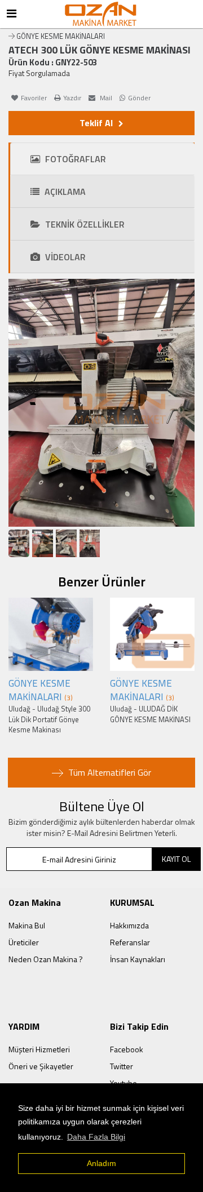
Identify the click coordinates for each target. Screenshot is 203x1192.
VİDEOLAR (64, 257)
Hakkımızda (129, 925)
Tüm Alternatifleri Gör (108, 772)
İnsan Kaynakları (137, 959)
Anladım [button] (101, 1163)
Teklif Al (96, 123)
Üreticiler (23, 942)
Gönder (139, 97)
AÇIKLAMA (64, 191)
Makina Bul (26, 925)
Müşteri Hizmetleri (39, 1049)
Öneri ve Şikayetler (40, 1066)
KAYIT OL (176, 859)
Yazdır (72, 97)
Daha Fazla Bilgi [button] (96, 1136)
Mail (105, 97)
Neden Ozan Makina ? (45, 959)
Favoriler (34, 97)
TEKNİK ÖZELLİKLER (84, 224)
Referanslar (130, 942)
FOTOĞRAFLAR (74, 159)
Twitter (121, 1066)
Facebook (126, 1049)
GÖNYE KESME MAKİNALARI (60, 36)
